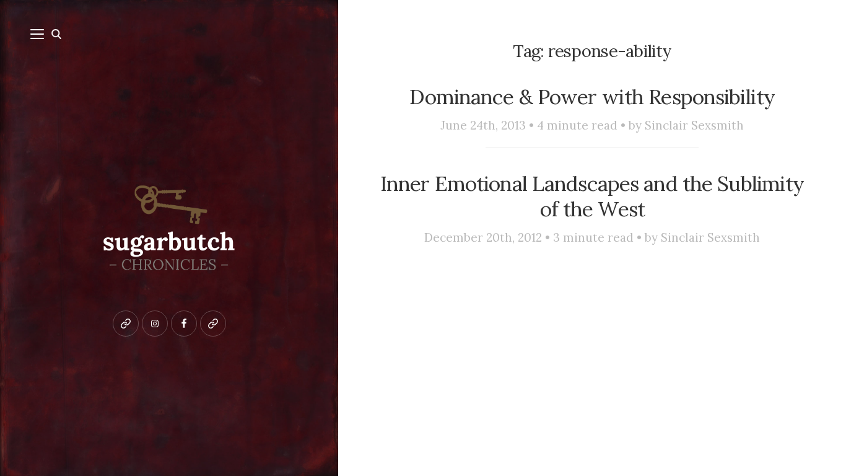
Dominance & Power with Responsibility (592, 97)
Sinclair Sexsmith (694, 125)
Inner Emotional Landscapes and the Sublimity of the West (592, 196)
